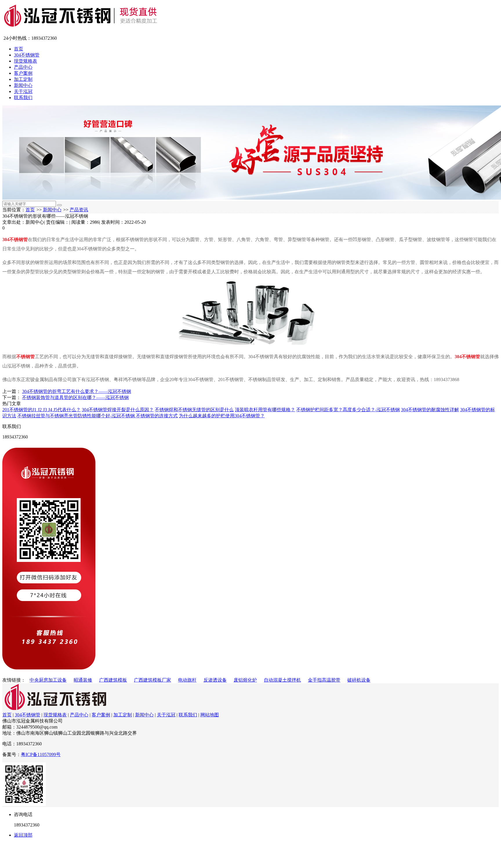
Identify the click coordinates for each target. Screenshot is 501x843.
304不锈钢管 (26, 54)
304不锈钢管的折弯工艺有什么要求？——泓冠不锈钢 (76, 391)
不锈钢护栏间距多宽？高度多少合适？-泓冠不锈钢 (348, 409)
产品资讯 (79, 209)
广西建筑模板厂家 (152, 680)
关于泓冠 (23, 91)
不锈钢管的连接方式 (157, 415)
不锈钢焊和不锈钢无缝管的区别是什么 (194, 409)
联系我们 (23, 97)
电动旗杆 (187, 680)
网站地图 (209, 714)
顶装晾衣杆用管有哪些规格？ (265, 409)
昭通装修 (83, 680)
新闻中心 (23, 85)
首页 (18, 48)
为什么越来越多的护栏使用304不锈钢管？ (222, 415)
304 (5, 239)
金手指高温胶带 (324, 680)
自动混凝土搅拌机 (282, 680)
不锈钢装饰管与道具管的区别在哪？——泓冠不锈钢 (75, 397)
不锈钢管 (18, 239)
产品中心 (23, 67)
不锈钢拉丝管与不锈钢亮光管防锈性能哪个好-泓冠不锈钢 (76, 415)
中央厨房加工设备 (48, 680)
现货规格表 (25, 61)
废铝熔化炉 (245, 680)
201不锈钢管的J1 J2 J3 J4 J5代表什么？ (41, 409)
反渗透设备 (215, 680)
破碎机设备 (359, 680)
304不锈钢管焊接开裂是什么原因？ (118, 409)
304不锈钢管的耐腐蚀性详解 (430, 409)
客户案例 (23, 73)
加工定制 (23, 79)
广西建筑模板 (113, 680)
